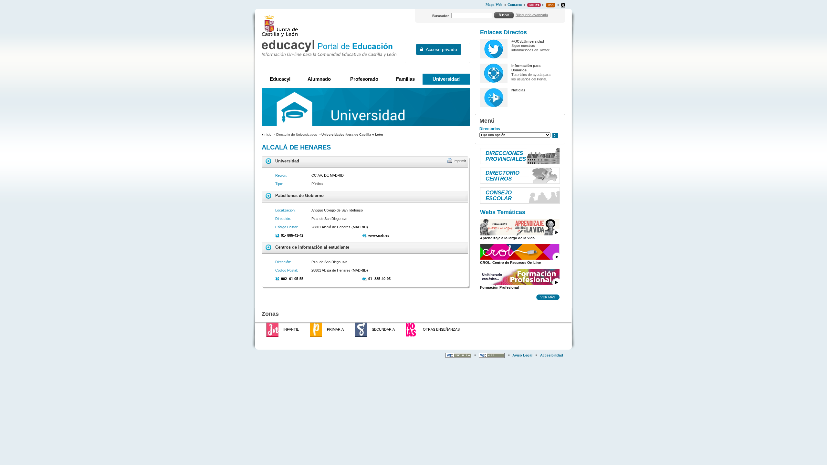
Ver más (547, 297)
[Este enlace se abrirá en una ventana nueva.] (562, 5)
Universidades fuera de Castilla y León (352, 134)
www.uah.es (378, 235)
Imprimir (460, 161)
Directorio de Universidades (296, 134)
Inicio (267, 134)
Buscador (440, 16)
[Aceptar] (504, 15)
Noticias (518, 90)
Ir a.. (555, 135)
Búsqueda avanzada (532, 15)
